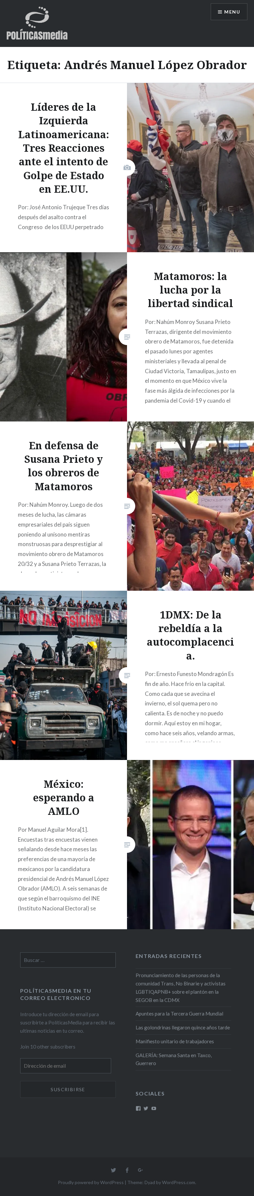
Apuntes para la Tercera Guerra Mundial (179, 1014)
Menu (232, 12)
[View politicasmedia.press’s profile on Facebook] (138, 1108)
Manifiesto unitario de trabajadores (175, 1041)
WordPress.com (178, 1182)
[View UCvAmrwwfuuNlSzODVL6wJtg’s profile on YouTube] (153, 1108)
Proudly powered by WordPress (91, 1182)
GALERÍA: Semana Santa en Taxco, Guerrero (174, 1059)
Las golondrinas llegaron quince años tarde (183, 1027)
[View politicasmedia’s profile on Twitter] (145, 1108)
